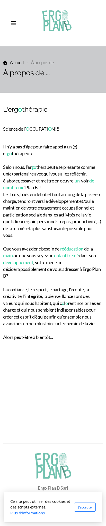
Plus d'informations (27, 512)
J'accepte (85, 507)
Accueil (17, 62)
